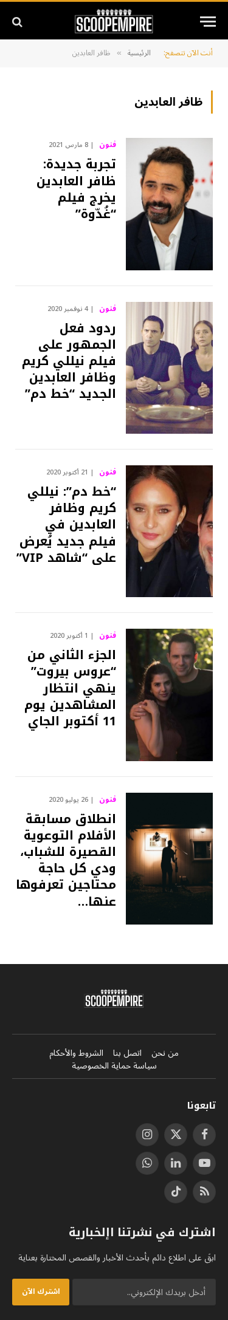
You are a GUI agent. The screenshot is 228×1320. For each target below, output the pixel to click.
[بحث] (18, 21)
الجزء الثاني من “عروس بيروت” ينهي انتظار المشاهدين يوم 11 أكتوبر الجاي (70, 688)
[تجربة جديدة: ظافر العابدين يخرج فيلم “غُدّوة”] (169, 204)
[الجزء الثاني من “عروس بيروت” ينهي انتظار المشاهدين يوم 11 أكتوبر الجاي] (169, 695)
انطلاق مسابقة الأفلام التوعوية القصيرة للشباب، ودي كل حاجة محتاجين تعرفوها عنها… (66, 860)
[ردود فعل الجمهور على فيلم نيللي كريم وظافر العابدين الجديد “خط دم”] (169, 368)
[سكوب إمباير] (114, 21)
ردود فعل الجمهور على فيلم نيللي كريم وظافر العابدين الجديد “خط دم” (69, 361)
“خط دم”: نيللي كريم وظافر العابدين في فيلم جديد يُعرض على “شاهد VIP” (66, 524)
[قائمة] (208, 21)
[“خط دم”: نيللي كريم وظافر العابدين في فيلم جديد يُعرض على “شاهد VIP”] (169, 531)
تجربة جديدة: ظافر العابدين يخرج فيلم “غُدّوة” (76, 188)
